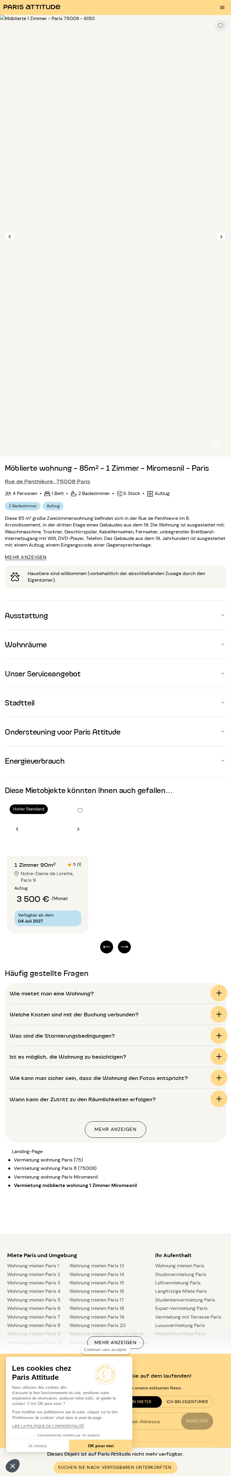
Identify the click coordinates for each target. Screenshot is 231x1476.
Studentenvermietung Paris (185, 1300)
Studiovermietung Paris (180, 1274)
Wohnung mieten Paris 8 (33, 1325)
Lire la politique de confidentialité (48, 1426)
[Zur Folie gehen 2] (51, 844)
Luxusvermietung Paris (180, 1325)
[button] (12, 1466)
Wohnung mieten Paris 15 (96, 1283)
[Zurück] (10, 236)
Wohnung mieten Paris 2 (33, 1274)
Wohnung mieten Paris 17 (96, 1300)
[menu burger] (222, 7)
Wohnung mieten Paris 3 (33, 1283)
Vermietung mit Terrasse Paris (188, 1317)
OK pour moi (101, 1445)
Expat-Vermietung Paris (181, 1308)
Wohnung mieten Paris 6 (33, 1308)
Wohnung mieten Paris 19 (96, 1317)
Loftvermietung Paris (178, 1283)
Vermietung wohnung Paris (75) (48, 1160)
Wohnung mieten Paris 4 (33, 1291)
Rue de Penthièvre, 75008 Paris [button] (47, 481)
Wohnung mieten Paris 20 (97, 1325)
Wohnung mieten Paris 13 (96, 1266)
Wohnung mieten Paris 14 (96, 1274)
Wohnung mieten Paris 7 (33, 1317)
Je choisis (37, 1445)
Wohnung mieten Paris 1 (33, 1266)
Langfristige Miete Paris (181, 1291)
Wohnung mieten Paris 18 (96, 1308)
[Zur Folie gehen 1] (44, 844)
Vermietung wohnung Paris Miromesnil (56, 1177)
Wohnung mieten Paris (179, 1266)
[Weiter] (221, 236)
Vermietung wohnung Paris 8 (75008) (55, 1168)
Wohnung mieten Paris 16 (96, 1291)
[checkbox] (220, 25)
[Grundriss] (215, 445)
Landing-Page (27, 1151)
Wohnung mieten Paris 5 (33, 1300)
